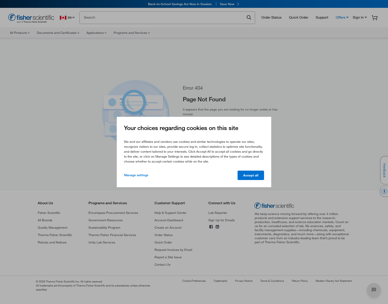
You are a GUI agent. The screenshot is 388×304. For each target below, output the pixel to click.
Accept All (250, 175)
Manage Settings (136, 175)
